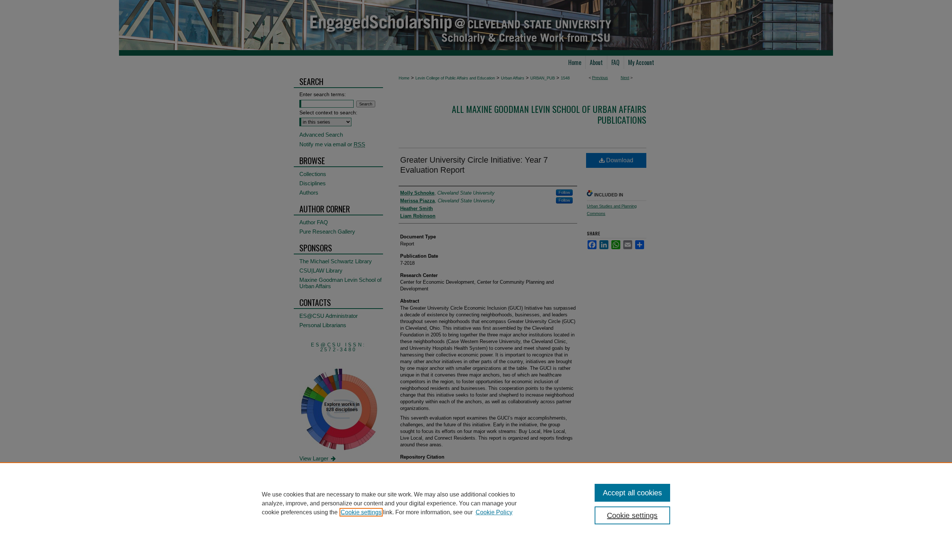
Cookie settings (361, 512)
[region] (476, 503)
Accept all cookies (632, 493)
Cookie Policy (494, 512)
